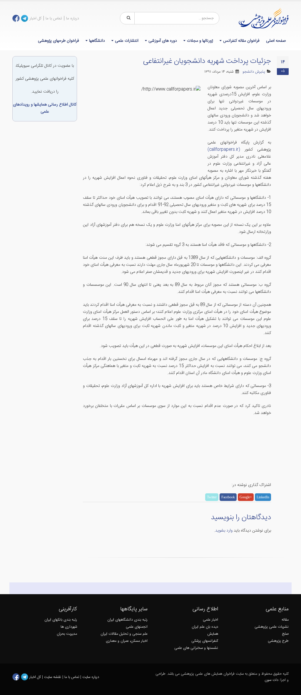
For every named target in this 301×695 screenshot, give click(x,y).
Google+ (246, 497)
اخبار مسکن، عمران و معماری (127, 641)
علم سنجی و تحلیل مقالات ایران (124, 634)
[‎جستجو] (127, 18)
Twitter (212, 497)
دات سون (271, 680)
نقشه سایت (53, 677)
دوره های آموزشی (162, 40)
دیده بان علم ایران (205, 627)
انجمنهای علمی (137, 627)
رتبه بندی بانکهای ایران (60, 620)
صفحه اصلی (276, 40)
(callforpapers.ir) (224, 149)
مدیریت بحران (67, 634)
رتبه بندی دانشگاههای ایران (127, 620)
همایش (212, 634)
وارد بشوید (224, 530)
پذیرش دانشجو (254, 72)
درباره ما (72, 18)
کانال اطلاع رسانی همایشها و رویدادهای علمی (44, 108)
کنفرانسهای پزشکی (204, 641)
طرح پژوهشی (278, 641)
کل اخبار (35, 18)
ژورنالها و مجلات (200, 40)
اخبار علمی (210, 620)
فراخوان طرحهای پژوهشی (58, 40)
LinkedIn (263, 497)
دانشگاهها (97, 40)
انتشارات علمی (126, 40)
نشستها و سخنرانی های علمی (196, 648)
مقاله (285, 620)
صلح (285, 634)
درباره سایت (90, 677)
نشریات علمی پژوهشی (272, 627)
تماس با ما (54, 18)
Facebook (228, 497)
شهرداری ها (69, 627)
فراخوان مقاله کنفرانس (241, 40)
